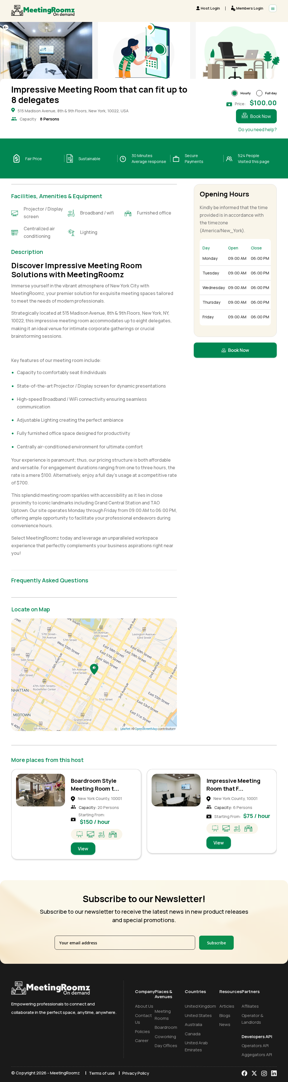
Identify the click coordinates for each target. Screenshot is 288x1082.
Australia (193, 1024)
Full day (271, 93)
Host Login (210, 8)
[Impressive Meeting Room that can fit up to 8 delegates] (94, 669)
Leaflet (125, 728)
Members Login (249, 8)
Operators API (255, 1046)
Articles (226, 1006)
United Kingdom (200, 1006)
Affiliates (250, 1006)
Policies (142, 1031)
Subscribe (216, 942)
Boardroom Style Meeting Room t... (230, 784)
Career (141, 1040)
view (83, 843)
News (224, 1024)
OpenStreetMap (146, 728)
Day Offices (166, 1046)
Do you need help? (257, 129)
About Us (144, 1006)
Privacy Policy (135, 1073)
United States (198, 1015)
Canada (193, 1034)
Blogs (224, 1015)
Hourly (245, 93)
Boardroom (166, 1027)
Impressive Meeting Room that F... (98, 784)
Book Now (260, 116)
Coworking (165, 1036)
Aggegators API (257, 1055)
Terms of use (102, 1073)
